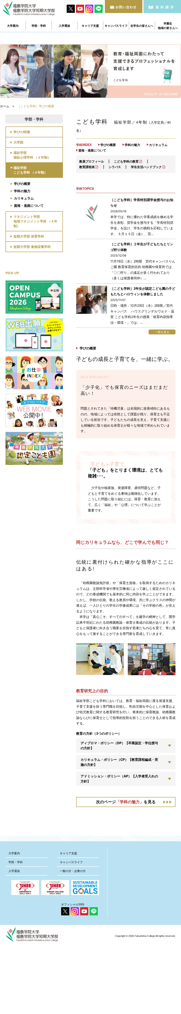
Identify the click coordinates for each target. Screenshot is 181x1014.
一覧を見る (162, 332)
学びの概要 (22, 183)
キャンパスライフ (71, 862)
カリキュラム (24, 198)
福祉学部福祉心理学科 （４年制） (32, 155)
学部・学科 (15, 862)
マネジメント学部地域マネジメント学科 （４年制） (35, 221)
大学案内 (14, 853)
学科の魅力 (22, 190)
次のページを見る (126, 801)
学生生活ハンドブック (146, 167)
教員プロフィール (91, 161)
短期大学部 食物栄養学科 (32, 246)
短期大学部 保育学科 (28, 236)
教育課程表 (87, 167)
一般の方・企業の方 (73, 871)
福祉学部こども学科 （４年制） (30, 170)
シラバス (115, 167)
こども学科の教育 (126, 161)
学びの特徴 (21, 131)
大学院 (18, 142)
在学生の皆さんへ (141, 25)
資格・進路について (29, 205)
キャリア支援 (68, 853)
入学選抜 (14, 871)
